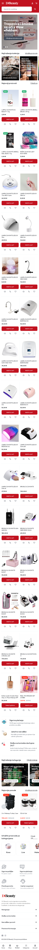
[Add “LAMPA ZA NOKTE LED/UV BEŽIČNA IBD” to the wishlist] (34, 375)
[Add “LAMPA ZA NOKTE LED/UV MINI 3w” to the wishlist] (34, 208)
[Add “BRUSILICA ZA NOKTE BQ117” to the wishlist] (34, 585)
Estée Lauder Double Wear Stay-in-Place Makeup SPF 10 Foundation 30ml (10, 697)
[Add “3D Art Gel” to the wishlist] (34, 828)
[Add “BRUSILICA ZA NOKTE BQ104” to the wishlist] (34, 626)
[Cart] (36, 3)
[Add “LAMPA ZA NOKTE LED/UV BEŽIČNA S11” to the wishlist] (34, 417)
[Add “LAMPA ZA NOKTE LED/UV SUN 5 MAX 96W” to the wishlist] (15, 375)
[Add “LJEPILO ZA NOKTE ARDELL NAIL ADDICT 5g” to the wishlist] (15, 166)
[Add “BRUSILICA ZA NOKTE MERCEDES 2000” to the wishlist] (34, 543)
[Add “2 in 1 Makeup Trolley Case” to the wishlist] (15, 828)
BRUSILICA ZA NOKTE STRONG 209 (8, 655)
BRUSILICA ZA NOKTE (27, 487)
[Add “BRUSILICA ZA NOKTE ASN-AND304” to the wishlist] (15, 543)
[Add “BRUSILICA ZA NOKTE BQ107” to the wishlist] (15, 585)
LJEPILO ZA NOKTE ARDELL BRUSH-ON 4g (28, 111)
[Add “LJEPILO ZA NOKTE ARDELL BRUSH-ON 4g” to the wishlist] (34, 124)
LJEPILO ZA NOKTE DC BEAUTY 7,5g (9, 111)
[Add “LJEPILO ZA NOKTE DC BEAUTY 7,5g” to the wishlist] (15, 124)
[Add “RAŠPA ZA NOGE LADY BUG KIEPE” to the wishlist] (34, 166)
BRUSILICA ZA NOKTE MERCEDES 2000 (27, 529)
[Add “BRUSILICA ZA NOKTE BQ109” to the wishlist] (15, 626)
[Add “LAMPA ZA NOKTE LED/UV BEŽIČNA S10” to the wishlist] (34, 333)
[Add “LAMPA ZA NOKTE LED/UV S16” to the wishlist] (15, 417)
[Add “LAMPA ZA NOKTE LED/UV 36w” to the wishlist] (15, 250)
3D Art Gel (23, 813)
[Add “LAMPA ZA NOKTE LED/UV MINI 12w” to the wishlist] (34, 250)
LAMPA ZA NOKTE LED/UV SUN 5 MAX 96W (10, 362)
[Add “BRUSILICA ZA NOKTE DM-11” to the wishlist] (34, 668)
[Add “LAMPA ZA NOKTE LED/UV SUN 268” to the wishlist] (34, 459)
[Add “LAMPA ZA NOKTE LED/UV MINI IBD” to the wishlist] (15, 333)
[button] (10, 119)
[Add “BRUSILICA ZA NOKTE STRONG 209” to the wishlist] (15, 668)
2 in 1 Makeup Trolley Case (10, 813)
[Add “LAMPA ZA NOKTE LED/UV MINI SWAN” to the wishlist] (34, 292)
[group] (28, 140)
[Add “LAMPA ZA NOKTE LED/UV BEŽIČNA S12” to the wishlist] (15, 459)
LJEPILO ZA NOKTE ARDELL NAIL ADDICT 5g (10, 152)
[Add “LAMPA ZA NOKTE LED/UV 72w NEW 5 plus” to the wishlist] (15, 208)
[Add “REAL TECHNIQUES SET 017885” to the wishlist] (34, 710)
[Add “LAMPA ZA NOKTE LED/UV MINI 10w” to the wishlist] (15, 292)
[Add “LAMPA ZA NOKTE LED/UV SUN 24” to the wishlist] (15, 501)
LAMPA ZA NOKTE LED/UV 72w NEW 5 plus (10, 194)
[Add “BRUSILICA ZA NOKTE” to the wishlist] (34, 501)
